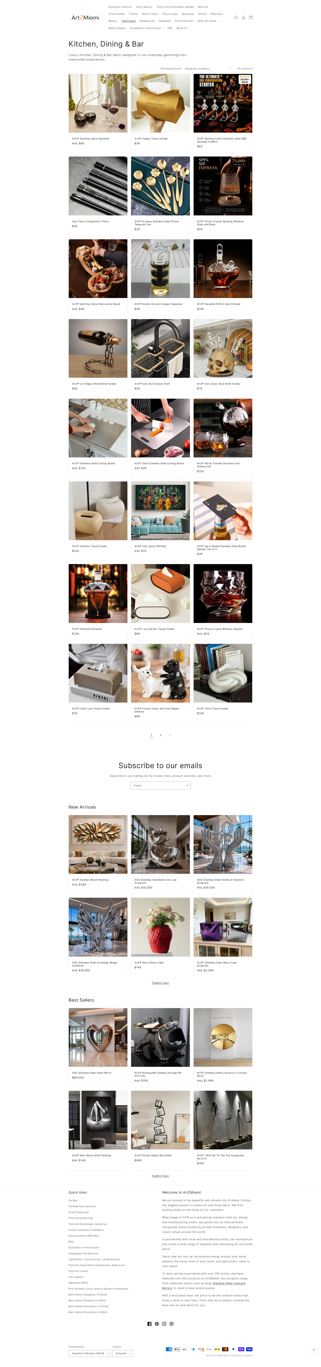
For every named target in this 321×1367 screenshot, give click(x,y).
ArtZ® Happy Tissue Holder (151, 138)
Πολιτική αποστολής (81, 1217)
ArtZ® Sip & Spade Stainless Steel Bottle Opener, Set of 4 (221, 548)
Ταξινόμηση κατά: (171, 68)
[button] (208, 20)
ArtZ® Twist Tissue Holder (213, 708)
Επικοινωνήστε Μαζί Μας (84, 1235)
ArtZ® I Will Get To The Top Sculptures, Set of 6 (221, 1157)
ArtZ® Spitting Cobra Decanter (90, 138)
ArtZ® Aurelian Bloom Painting (90, 879)
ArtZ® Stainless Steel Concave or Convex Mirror (222, 1074)
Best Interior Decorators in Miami (88, 1312)
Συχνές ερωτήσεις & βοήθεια (86, 1229)
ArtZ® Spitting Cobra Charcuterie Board (96, 304)
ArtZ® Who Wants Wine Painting (91, 1155)
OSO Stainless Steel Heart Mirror (92, 1072)
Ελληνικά (121, 1353)
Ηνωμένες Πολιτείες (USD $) (88, 1353)
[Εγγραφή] (186, 786)
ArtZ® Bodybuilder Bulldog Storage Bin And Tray (158, 1074)
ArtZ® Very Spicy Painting (150, 546)
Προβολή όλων (160, 982)
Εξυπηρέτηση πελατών (82, 1206)
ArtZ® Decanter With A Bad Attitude (218, 304)
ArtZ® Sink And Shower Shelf (152, 383)
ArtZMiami (218, 1355)
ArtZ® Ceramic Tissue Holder (89, 546)
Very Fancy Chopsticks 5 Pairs (90, 221)
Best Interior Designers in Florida (88, 1294)
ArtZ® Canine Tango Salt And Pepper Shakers (156, 710)
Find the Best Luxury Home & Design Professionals (98, 1288)
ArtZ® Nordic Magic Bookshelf (152, 1155)
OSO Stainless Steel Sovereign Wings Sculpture (94, 964)
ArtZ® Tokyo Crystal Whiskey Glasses (220, 628)
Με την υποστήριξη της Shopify (238, 1355)
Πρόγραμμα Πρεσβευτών (83, 1253)
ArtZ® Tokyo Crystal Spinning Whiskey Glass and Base (220, 223)
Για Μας (73, 1200)
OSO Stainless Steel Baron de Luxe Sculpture (155, 881)
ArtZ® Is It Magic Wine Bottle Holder (94, 383)
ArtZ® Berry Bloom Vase (149, 962)
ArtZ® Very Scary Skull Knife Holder (218, 383)
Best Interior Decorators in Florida (89, 1306)
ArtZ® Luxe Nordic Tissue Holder (154, 628)
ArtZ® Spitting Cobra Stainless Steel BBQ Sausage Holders (222, 140)
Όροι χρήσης (76, 1276)
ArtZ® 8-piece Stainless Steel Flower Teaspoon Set (156, 223)
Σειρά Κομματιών (79, 1212)
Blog (71, 1241)
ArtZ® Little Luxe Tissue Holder (91, 708)
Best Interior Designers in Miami (87, 1300)
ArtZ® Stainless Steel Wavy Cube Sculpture (217, 964)
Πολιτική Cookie (78, 1271)
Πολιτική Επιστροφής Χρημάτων (88, 1224)
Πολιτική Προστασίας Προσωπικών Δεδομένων (97, 1265)
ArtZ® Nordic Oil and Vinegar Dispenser (158, 304)
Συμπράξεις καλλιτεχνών (84, 1247)
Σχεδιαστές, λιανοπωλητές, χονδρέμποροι (94, 1259)
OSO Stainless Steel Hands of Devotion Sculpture (220, 881)
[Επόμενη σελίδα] (169, 735)
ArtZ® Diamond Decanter (87, 628)
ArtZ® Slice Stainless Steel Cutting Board (159, 463)
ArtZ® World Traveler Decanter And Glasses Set (218, 465)
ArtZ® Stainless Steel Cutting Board (93, 463)
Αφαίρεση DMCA (78, 1282)
